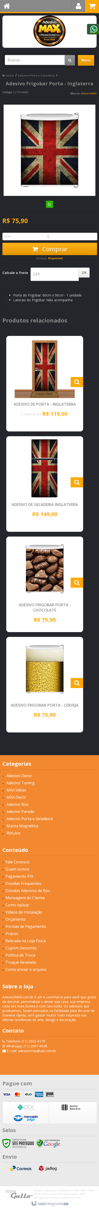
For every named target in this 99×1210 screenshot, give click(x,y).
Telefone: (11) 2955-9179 (25, 1041)
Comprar (54, 249)
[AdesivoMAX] (49, 31)
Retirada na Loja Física (25, 940)
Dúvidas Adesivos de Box (28, 890)
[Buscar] (70, 60)
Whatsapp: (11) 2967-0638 (26, 1046)
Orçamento (16, 919)
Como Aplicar (17, 905)
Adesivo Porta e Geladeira (36, 75)
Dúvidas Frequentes (23, 883)
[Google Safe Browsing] (48, 1143)
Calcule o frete (15, 272)
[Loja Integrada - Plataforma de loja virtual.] (49, 1203)
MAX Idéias (16, 790)
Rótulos (13, 833)
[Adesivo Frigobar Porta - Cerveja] (44, 684)
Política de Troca (20, 955)
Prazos (12, 933)
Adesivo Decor (19, 775)
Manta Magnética (22, 825)
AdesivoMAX (89, 93)
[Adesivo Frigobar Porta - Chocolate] (44, 584)
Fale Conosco (17, 862)
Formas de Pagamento (26, 926)
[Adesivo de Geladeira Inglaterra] (44, 484)
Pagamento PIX (19, 876)
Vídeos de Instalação (24, 912)
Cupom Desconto (21, 948)
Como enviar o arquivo (26, 969)
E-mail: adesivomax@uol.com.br (31, 1051)
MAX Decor (16, 797)
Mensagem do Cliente (25, 897)
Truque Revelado (21, 962)
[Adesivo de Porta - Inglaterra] (44, 383)
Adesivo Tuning (20, 782)
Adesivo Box (17, 804)
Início (10, 75)
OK (84, 272)
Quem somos (17, 869)
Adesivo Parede (20, 811)
